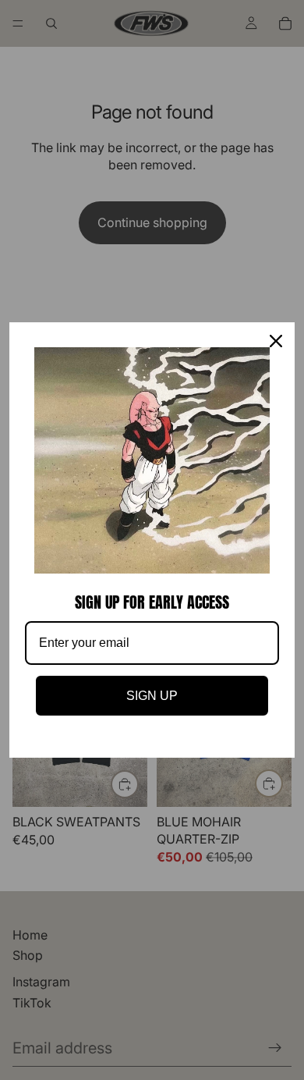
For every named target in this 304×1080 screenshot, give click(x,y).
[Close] (276, 341)
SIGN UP (152, 695)
